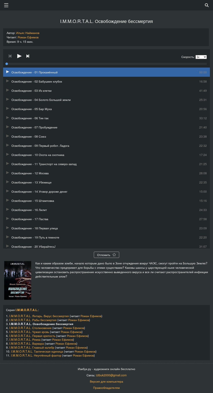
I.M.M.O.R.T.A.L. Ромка (25, 339)
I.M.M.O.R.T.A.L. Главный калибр (31, 347)
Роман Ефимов (28, 37)
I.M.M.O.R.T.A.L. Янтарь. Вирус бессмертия (39, 316)
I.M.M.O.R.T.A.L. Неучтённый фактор (36, 355)
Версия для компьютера (106, 381)
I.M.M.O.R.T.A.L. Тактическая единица (37, 351)
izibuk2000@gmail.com (111, 375)
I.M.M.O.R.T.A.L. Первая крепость (32, 336)
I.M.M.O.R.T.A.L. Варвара (26, 343)
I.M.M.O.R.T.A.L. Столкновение (30, 328)
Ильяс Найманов (27, 33)
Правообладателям (106, 387)
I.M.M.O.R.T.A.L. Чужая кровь (29, 332)
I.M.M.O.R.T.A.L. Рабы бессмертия (33, 320)
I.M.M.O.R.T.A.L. (27, 310)
